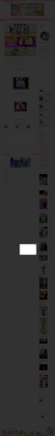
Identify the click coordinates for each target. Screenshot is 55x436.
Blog (24, 254)
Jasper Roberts (22, 254)
